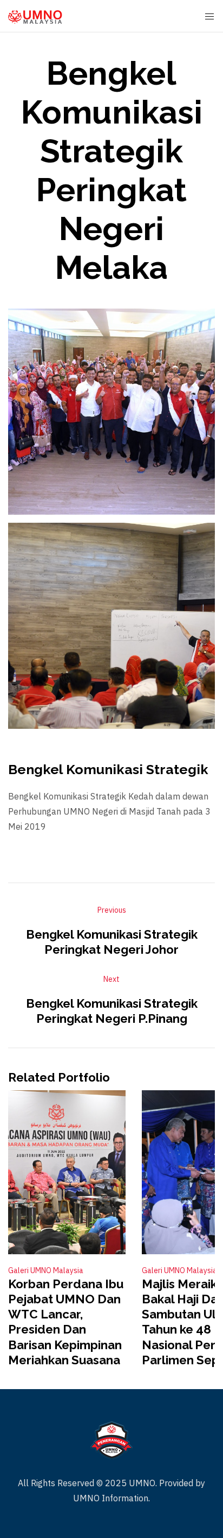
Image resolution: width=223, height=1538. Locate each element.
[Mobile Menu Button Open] (209, 16)
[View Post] (67, 1172)
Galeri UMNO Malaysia (45, 1270)
